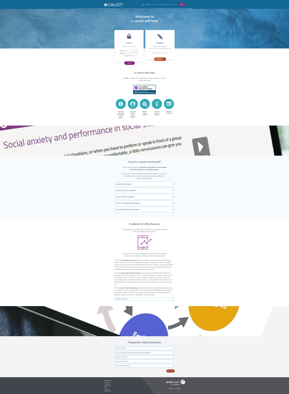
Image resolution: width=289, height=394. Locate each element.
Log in (129, 63)
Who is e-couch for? (121, 357)
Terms (156, 4)
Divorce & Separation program (128, 203)
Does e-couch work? (122, 361)
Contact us (106, 389)
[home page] (143, 4)
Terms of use (107, 382)
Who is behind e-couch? (123, 365)
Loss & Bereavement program (127, 209)
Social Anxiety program (125, 197)
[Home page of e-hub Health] (175, 382)
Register (160, 59)
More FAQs (170, 371)
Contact (175, 4)
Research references (121, 299)
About (166, 4)
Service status (107, 391)
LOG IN (182, 4)
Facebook (178, 388)
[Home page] (116, 4)
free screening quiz (162, 46)
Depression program (124, 184)
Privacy (161, 4)
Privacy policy (107, 384)
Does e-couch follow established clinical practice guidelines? (133, 353)
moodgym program (126, 269)
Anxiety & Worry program (126, 190)
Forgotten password (129, 55)
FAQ (171, 4)
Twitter (172, 388)
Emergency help (149, 4)
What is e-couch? (121, 348)
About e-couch (107, 385)
